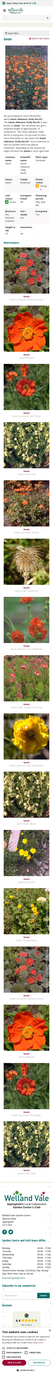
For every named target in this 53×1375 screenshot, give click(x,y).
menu (4, 10)
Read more (38, 1342)
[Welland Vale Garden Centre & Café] (15, 10)
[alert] (26, 1351)
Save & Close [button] (14, 1362)
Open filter (13, 33)
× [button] (50, 1330)
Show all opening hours (13, 1277)
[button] (26, 1370)
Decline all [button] (39, 1362)
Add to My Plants (40, 38)
